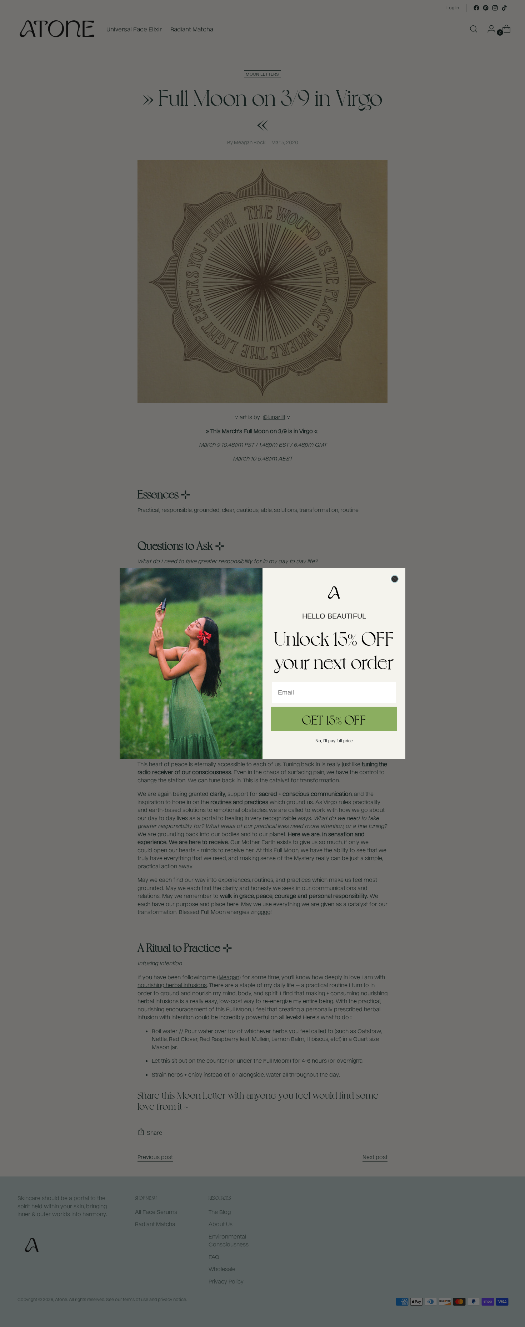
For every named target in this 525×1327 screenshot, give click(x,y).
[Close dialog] (394, 579)
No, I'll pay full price (334, 740)
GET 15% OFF (334, 719)
